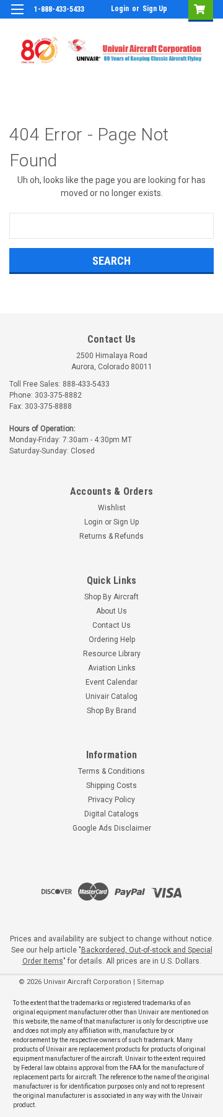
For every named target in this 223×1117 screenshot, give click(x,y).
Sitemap (150, 982)
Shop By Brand (111, 710)
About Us (111, 611)
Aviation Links (112, 668)
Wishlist (112, 507)
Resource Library (112, 653)
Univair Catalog (111, 696)
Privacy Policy (111, 799)
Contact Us (111, 625)
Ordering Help (112, 639)
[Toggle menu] (17, 17)
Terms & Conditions (111, 771)
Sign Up (154, 8)
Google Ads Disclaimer (111, 828)
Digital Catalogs (111, 814)
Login (120, 8)
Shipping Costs (111, 785)
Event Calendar (111, 682)
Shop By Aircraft (111, 597)
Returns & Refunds (111, 536)
